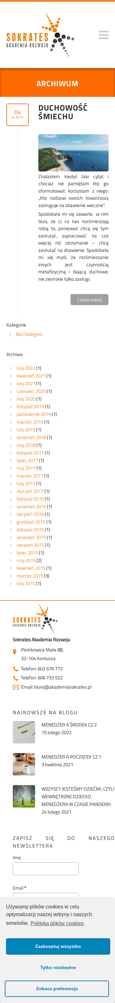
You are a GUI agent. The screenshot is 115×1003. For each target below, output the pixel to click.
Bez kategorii (29, 334)
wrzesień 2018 (31, 437)
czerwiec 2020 (31, 391)
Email (19, 888)
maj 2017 (26, 468)
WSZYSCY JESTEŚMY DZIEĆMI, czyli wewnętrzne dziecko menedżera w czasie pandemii (78, 796)
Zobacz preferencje (57, 988)
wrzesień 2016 (31, 506)
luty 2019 (26, 429)
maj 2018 (26, 445)
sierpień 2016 (30, 514)
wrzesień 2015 (31, 537)
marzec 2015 (30, 575)
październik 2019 (34, 414)
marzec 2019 (30, 422)
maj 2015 (26, 560)
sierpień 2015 (30, 545)
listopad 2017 (30, 452)
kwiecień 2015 (31, 568)
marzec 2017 (30, 475)
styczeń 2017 (30, 491)
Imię (17, 857)
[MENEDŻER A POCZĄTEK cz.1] (24, 766)
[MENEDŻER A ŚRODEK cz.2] (24, 734)
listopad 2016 (30, 498)
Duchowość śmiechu (63, 112)
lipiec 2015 (27, 552)
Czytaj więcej (89, 299)
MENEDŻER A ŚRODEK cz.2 (69, 724)
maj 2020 (26, 398)
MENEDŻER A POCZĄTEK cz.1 (71, 756)
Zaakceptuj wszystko (58, 946)
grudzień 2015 (31, 522)
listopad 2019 (30, 406)
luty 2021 (26, 383)
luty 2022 (26, 368)
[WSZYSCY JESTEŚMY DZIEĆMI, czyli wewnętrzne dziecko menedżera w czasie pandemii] (24, 798)
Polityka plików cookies (57, 923)
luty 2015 (26, 583)
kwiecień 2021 (31, 375)
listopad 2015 (30, 529)
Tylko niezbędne (58, 967)
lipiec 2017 (27, 460)
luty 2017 (26, 483)
